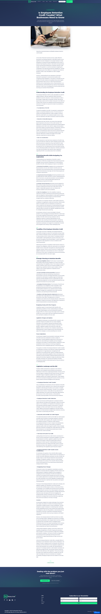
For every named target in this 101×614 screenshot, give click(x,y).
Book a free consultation (56, 580)
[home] (32, 1)
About (44, 1)
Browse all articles (51, 562)
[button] (39, 1)
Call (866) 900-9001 (45, 580)
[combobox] (62, 1)
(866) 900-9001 (68, 1)
